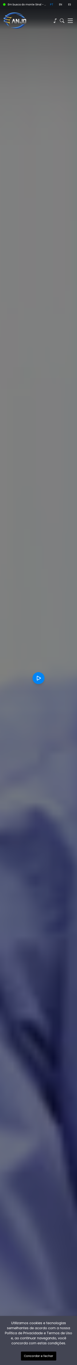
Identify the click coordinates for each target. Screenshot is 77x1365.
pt (51, 4)
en (60, 4)
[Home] (20, 20)
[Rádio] (55, 20)
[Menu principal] (70, 20)
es (69, 4)
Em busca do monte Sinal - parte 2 (27, 4)
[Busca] (62, 20)
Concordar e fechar (38, 1356)
